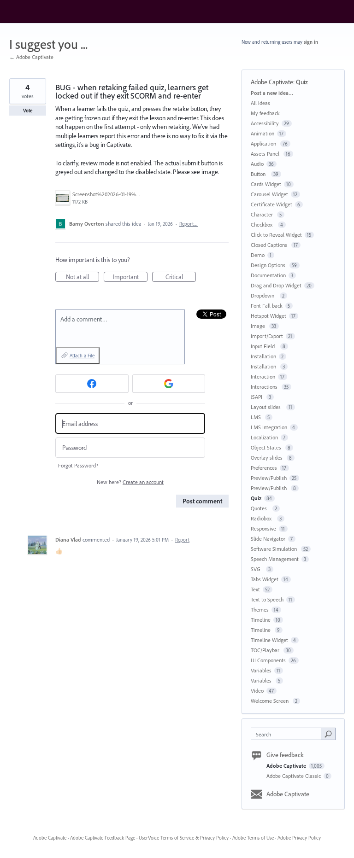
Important (130, 277)
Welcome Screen (270, 700)
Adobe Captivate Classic (294, 775)
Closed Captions (270, 244)
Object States (267, 447)
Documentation (268, 275)
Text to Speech (267, 599)
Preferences (264, 467)
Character (262, 214)
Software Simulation (274, 548)
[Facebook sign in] (92, 383)
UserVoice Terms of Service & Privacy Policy (184, 838)
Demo (258, 254)
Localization (264, 437)
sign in (311, 42)
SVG (257, 569)
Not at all (82, 277)
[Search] (328, 734)
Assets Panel (266, 153)
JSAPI (257, 396)
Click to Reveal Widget (276, 234)
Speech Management (275, 558)
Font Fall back (267, 305)
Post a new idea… (272, 92)
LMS (256, 417)
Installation (263, 356)
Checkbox (263, 224)
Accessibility (265, 123)
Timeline (261, 619)
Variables (261, 670)
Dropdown (264, 295)
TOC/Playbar (266, 650)
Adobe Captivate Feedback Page (102, 838)
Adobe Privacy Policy (299, 838)
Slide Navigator (268, 538)
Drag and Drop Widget (276, 285)
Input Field (264, 346)
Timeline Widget (269, 639)
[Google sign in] (169, 383)
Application (264, 143)
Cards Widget (266, 184)
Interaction (263, 376)
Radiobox (262, 518)
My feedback (265, 113)
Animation (262, 133)
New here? (130, 482)
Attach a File (82, 355)
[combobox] (288, 733)
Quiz (302, 82)
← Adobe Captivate (31, 56)
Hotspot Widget (268, 315)
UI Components (268, 660)
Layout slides (267, 406)
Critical (180, 277)
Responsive (263, 528)
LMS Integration (269, 427)
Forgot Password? (78, 465)
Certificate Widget (271, 204)
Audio (257, 163)
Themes (260, 609)
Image (258, 325)
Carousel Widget (269, 194)
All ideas (260, 102)
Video (257, 690)
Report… (188, 224)
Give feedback (285, 755)
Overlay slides (267, 457)
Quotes (260, 508)
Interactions (265, 386)
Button (259, 173)
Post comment (202, 501)
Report (182, 540)
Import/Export (267, 336)
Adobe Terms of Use (253, 838)
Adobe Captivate (272, 82)
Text (255, 589)
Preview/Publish (269, 477)
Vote (28, 110)
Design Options (269, 265)
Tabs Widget (264, 579)
